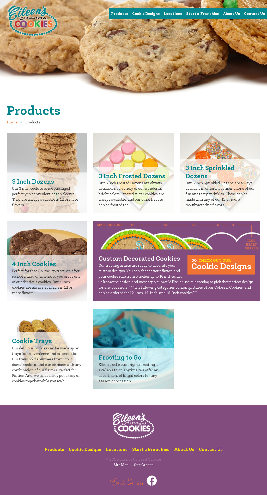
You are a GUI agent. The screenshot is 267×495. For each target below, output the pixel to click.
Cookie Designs (146, 13)
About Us (231, 13)
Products (119, 13)
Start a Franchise (202, 13)
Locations (173, 13)
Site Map (121, 465)
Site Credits (144, 465)
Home (12, 122)
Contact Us (254, 13)
